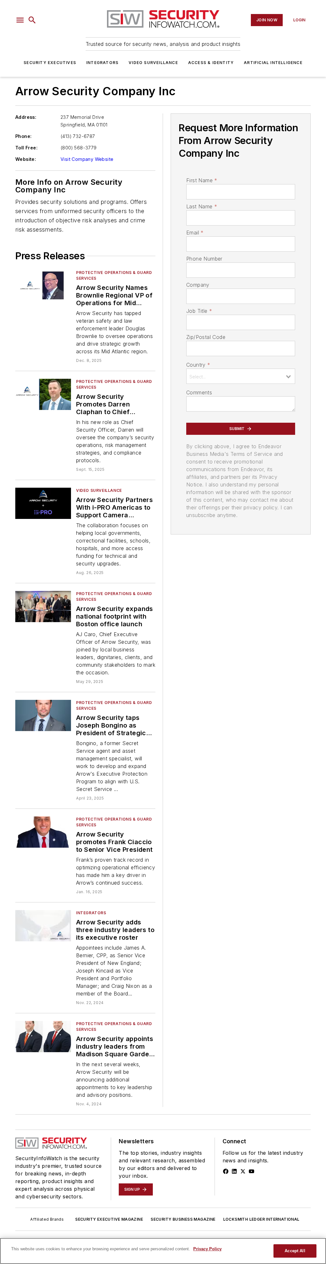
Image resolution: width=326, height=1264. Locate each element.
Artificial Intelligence (273, 62)
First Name (201, 180)
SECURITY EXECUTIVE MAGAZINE (109, 1219)
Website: (25, 159)
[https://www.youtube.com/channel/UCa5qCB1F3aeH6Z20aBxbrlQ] (251, 1171)
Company (197, 285)
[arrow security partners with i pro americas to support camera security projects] (43, 503)
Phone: (23, 136)
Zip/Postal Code (205, 337)
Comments (199, 392)
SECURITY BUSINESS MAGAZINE (183, 1219)
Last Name (201, 206)
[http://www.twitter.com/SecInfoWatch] (243, 1171)
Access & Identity (211, 62)
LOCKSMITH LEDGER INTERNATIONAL (261, 1219)
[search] (32, 20)
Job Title (199, 311)
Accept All (295, 1250)
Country (198, 365)
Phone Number (204, 258)
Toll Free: (26, 147)
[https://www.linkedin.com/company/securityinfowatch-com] (234, 1171)
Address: (25, 117)
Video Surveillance (153, 62)
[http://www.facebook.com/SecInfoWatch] (226, 1171)
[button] (20, 20)
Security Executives (50, 62)
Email (194, 232)
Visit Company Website (86, 159)
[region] (163, 1251)
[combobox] (240, 376)
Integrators (102, 62)
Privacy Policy (207, 1248)
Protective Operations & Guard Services (114, 275)
